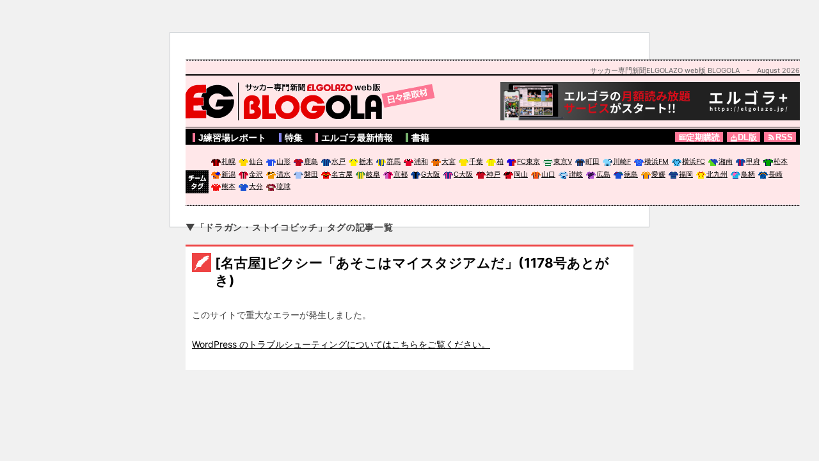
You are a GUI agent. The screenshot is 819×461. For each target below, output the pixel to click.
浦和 (421, 161)
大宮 (448, 161)
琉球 (283, 186)
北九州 (717, 174)
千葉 (476, 161)
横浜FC (693, 161)
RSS (784, 137)
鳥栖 (748, 174)
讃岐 (576, 174)
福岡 (686, 174)
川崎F (622, 161)
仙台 (256, 161)
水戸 (338, 161)
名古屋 (342, 174)
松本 (781, 161)
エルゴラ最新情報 (357, 138)
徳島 (631, 174)
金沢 (256, 174)
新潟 (228, 174)
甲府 (753, 161)
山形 (283, 161)
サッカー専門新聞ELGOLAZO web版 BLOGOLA (313, 101)
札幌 (228, 161)
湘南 (726, 161)
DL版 (747, 137)
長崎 (775, 174)
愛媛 (658, 174)
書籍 (420, 138)
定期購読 (703, 137)
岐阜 (373, 174)
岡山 (521, 174)
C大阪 (463, 174)
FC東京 (528, 161)
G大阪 (430, 174)
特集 (294, 138)
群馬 (393, 161)
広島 (603, 174)
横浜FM (656, 161)
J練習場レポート (232, 138)
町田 (592, 161)
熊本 (228, 186)
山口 (548, 174)
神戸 (493, 174)
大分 (256, 186)
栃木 (366, 161)
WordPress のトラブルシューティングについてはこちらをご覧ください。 (341, 344)
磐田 (311, 174)
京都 (401, 174)
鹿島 (311, 161)
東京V (562, 161)
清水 (283, 174)
